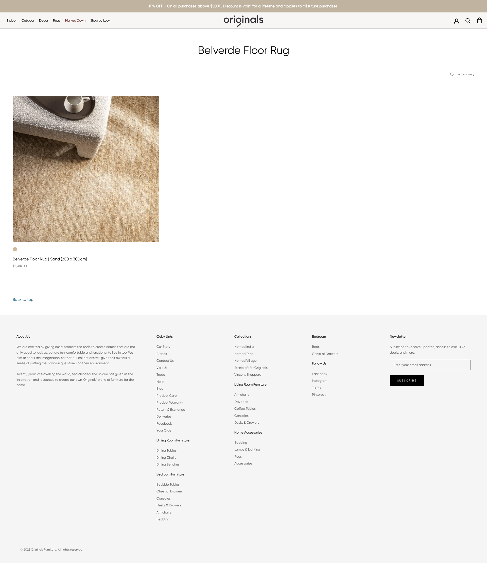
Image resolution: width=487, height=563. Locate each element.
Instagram (319, 381)
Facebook (164, 423)
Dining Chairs (166, 457)
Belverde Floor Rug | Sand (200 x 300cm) (50, 259)
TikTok (316, 388)
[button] (81, 239)
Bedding (162, 519)
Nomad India (244, 347)
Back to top (23, 299)
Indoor (12, 20)
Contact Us (165, 360)
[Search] (468, 20)
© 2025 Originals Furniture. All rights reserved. (51, 549)
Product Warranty (169, 402)
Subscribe (407, 380)
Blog (159, 388)
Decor (43, 20)
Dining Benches (168, 464)
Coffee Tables (245, 408)
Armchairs (163, 512)
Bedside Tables (168, 484)
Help (160, 382)
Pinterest (319, 394)
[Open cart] (479, 20)
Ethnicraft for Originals (251, 368)
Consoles (163, 498)
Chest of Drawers (169, 491)
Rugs (56, 20)
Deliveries (163, 416)
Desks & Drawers (168, 505)
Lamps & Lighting (247, 449)
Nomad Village (245, 360)
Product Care (166, 396)
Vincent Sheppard (247, 374)
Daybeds (241, 402)
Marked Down (75, 20)
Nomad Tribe (244, 354)
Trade (160, 374)
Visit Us (161, 368)
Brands (161, 354)
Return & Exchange (170, 409)
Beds (316, 347)
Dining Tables (166, 450)
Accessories (243, 463)
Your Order (164, 430)
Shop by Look (100, 20)
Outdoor (28, 20)
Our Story (163, 347)
